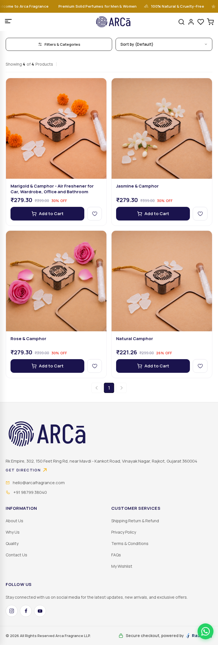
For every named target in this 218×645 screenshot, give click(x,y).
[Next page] (121, 388)
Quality (12, 543)
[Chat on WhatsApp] (205, 631)
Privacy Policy (123, 532)
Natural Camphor (134, 339)
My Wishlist (121, 566)
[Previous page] (96, 388)
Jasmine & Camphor (137, 186)
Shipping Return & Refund (135, 520)
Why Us (13, 532)
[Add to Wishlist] (94, 213)
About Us (14, 520)
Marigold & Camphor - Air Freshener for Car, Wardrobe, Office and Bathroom (52, 189)
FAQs (116, 554)
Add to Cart (51, 214)
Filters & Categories (62, 44)
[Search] (181, 21)
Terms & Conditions (129, 543)
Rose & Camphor (28, 339)
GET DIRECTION (23, 470)
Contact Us (16, 554)
